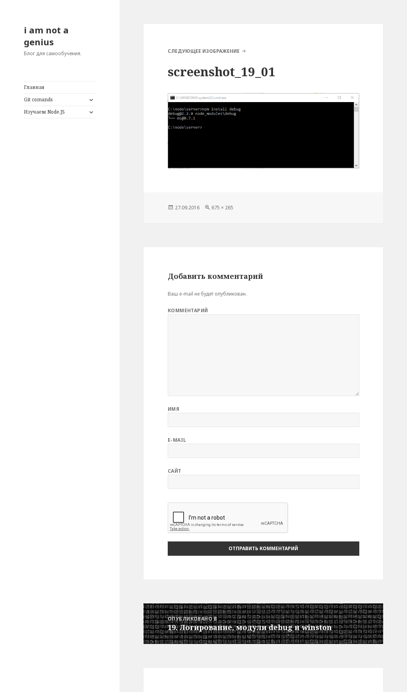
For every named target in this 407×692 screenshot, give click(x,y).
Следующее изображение (204, 51)
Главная (34, 87)
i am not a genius (46, 36)
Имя (173, 409)
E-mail (177, 440)
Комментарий (188, 310)
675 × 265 (222, 207)
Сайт (175, 471)
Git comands (38, 99)
